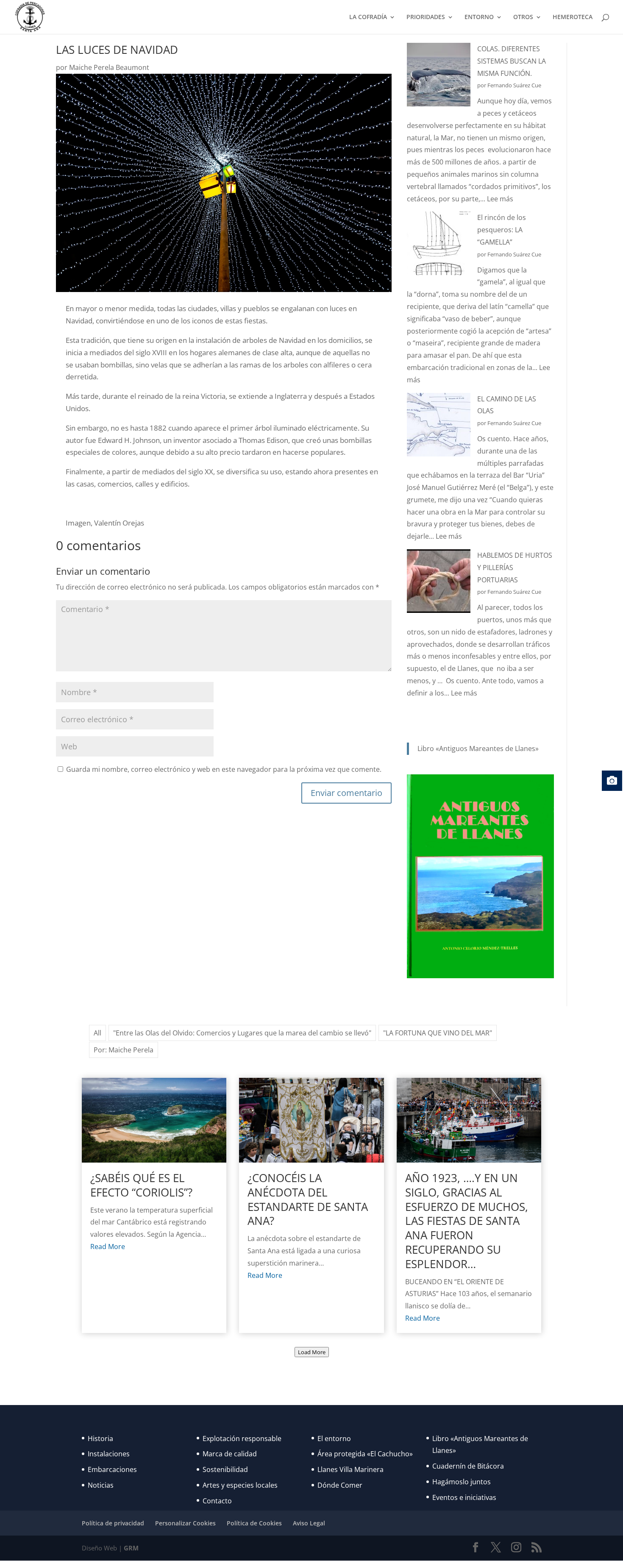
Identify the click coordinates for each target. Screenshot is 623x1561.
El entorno (334, 1438)
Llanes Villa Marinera (350, 1469)
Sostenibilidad (225, 1469)
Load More (311, 1352)
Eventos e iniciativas (464, 1497)
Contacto (217, 1500)
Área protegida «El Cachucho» (365, 1453)
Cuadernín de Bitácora (468, 1466)
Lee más (500, 198)
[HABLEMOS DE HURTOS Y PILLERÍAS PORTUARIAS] (438, 583)
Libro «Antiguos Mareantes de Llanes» (478, 748)
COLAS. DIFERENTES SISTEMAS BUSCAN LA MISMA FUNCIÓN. (511, 61)
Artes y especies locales (240, 1485)
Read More (107, 1246)
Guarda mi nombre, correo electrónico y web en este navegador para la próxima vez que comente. (223, 769)
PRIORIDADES (425, 17)
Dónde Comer (339, 1485)
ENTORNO (479, 17)
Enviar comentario (346, 793)
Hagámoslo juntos (461, 1481)
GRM (131, 1548)
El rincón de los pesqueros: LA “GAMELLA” (501, 230)
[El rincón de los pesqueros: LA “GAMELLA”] (438, 245)
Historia (100, 1438)
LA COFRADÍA (368, 17)
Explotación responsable (242, 1438)
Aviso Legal (309, 1523)
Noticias (101, 1485)
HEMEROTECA (572, 17)
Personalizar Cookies (185, 1523)
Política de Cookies (254, 1523)
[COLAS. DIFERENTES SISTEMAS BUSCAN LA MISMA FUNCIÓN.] (438, 76)
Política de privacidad (113, 1523)
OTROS (523, 17)
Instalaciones (109, 1453)
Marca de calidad (230, 1453)
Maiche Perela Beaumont (109, 67)
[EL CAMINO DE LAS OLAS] (438, 426)
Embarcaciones (112, 1469)
